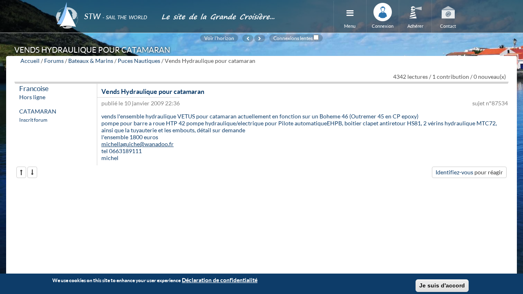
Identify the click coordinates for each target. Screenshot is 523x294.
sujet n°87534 (490, 103)
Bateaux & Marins (90, 60)
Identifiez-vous (454, 172)
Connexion (382, 26)
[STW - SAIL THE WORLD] (104, 5)
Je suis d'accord (442, 285)
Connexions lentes (293, 38)
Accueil (30, 60)
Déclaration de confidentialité (219, 279)
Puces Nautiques (139, 60)
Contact (448, 26)
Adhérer (415, 26)
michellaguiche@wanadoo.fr (137, 143)
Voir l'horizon (219, 38)
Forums (54, 60)
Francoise (34, 88)
